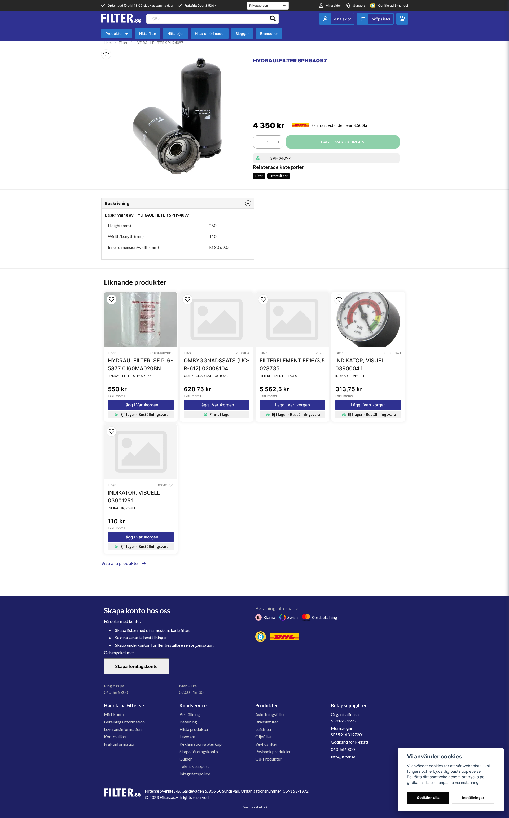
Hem (108, 43)
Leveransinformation (123, 729)
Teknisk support (194, 766)
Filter (123, 43)
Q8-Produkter (268, 758)
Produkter (118, 34)
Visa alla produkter (120, 563)
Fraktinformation (119, 744)
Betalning (188, 721)
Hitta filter (147, 33)
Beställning (189, 714)
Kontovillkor (115, 736)
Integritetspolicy (194, 773)
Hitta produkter (194, 729)
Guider (185, 758)
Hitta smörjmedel (209, 33)
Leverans (187, 736)
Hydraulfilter (279, 175)
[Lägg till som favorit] (375, 19)
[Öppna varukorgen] (402, 19)
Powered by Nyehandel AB (254, 807)
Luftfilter (263, 729)
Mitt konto (114, 714)
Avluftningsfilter (270, 714)
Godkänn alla (428, 797)
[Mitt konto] (336, 19)
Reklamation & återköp (200, 744)
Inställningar (473, 797)
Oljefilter (263, 736)
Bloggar (242, 33)
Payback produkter (273, 751)
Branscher (269, 33)
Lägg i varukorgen (141, 404)
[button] (106, 54)
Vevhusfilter (266, 744)
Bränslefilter (266, 721)
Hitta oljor (175, 33)
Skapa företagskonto (136, 666)
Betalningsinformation (124, 721)
